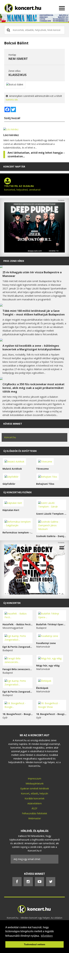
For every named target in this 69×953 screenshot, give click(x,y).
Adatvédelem (34, 803)
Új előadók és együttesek (20, 450)
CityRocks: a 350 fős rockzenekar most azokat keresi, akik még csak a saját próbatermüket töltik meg (33, 387)
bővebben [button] (47, 935)
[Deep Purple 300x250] (34, 251)
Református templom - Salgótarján (18, 532)
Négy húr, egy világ (48, 665)
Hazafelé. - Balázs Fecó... (17, 624)
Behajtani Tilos (45, 483)
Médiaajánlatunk (35, 783)
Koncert (25, 793)
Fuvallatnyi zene (46, 643)
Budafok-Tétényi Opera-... (51, 624)
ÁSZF (34, 808)
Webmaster (34, 818)
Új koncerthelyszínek (17, 492)
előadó (34, 793)
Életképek (42, 688)
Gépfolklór (9, 483)
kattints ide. (12, 99)
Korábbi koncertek (34, 798)
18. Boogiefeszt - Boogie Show (51, 714)
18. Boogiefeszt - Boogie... (18, 714)
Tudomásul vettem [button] (34, 944)
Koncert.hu (10, 437)
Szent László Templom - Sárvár (51, 513)
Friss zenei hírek (13, 260)
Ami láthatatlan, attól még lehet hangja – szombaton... (36, 154)
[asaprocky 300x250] (34, 593)
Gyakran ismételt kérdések (34, 788)
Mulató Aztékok (12, 468)
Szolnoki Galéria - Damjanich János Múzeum (51, 536)
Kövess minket (12, 423)
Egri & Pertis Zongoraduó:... (18, 646)
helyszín (44, 793)
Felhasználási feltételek (34, 813)
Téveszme (42, 468)
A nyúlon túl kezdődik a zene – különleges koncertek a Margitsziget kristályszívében (31, 347)
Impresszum (34, 778)
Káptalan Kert (11, 510)
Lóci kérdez (11, 135)
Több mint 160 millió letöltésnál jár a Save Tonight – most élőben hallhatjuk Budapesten (34, 312)
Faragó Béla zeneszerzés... (18, 669)
